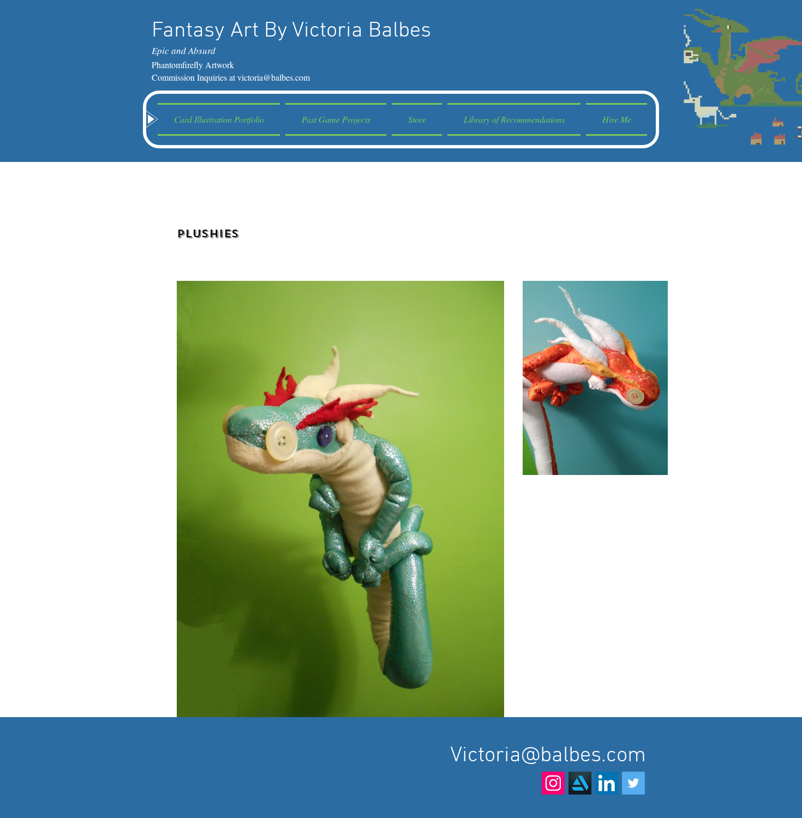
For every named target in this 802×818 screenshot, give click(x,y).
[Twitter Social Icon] (633, 783)
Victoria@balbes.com (548, 756)
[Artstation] (579, 783)
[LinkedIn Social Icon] (606, 783)
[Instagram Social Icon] (553, 783)
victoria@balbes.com (273, 77)
